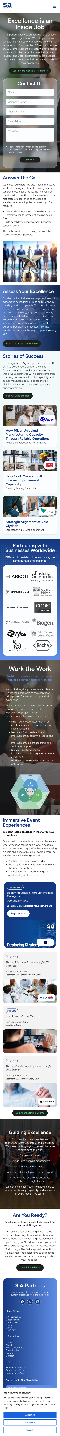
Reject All (30, 1430)
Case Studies (12, 1350)
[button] (54, 6)
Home (9, 1342)
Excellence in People (16, 1370)
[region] (30, 1412)
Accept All (30, 1415)
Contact (10, 1355)
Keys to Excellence (15, 1347)
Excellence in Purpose (16, 1367)
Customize (30, 1422)
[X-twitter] (30, 1301)
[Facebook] (22, 1301)
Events (9, 1353)
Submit (30, 159)
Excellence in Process (16, 1373)
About (9, 1345)
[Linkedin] (37, 1301)
